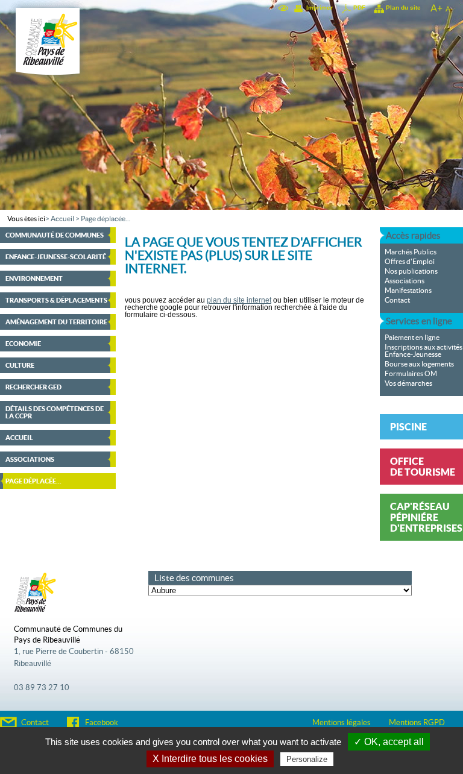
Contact (397, 300)
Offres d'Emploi (410, 261)
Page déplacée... (106, 218)
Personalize (306, 759)
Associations (29, 459)
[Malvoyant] (284, 8)
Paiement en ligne (412, 337)
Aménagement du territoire (56, 322)
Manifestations (408, 290)
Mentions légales (341, 723)
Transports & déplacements (56, 300)
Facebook (101, 723)
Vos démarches (408, 383)
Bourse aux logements (419, 364)
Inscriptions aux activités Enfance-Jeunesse (423, 351)
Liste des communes (194, 578)
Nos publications (411, 271)
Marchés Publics (410, 252)
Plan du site (403, 7)
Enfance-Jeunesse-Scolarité (55, 256)
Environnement (34, 278)
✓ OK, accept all (389, 742)
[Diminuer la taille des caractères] (449, 8)
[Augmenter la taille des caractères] (436, 8)
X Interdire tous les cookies (210, 759)
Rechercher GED (33, 387)
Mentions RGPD (417, 723)
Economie (23, 343)
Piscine (408, 426)
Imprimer (319, 7)
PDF (359, 7)
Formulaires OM (411, 373)
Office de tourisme (422, 466)
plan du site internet (239, 300)
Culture (19, 365)
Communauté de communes (54, 235)
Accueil (62, 218)
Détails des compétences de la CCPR (54, 412)
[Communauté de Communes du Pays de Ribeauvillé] (48, 80)
